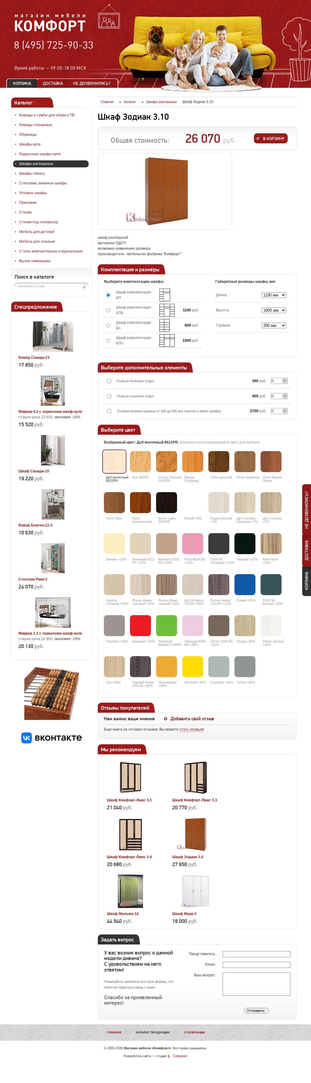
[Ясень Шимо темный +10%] (166, 584)
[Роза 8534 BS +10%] (192, 543)
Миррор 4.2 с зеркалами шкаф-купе (50, 412)
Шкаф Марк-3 (184, 914)
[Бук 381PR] (140, 461)
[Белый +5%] (192, 502)
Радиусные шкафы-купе (40, 154)
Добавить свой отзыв (192, 718)
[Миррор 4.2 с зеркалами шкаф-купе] (53, 405)
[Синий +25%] (244, 584)
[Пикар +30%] (244, 625)
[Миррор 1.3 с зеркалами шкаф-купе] (53, 626)
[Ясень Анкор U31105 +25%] (218, 584)
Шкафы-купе (30, 144)
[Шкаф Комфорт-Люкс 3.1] (130, 793)
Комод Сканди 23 (34, 357)
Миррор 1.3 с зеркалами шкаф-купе (50, 633)
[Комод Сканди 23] (53, 350)
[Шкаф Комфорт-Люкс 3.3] (195, 793)
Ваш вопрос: (205, 975)
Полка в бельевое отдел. (136, 381)
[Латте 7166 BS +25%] (218, 625)
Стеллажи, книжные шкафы (43, 183)
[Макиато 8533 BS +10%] (166, 543)
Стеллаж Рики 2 (33, 579)
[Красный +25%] (140, 625)
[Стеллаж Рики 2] (53, 572)
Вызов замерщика (34, 261)
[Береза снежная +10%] (114, 584)
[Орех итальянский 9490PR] (140, 502)
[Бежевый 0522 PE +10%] (140, 543)
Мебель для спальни (37, 241)
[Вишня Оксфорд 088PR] (192, 461)
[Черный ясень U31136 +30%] (140, 666)
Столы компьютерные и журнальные (51, 251)
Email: (211, 964)
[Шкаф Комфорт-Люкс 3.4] (130, 850)
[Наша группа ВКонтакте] (51, 742)
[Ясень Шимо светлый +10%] (140, 584)
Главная (114, 1032)
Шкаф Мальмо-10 (123, 914)
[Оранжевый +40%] (166, 666)
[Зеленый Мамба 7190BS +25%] (166, 625)
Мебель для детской (36, 232)
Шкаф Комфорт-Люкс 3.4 (129, 857)
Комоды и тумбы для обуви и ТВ (46, 115)
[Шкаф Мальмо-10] (130, 907)
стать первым (191, 729)
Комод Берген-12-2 (36, 525)
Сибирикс (180, 1056)
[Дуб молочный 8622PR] (114, 461)
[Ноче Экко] (114, 502)
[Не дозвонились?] (94, 83)
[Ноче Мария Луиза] (271, 461)
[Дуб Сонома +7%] (271, 502)
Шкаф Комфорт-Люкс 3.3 (194, 800)
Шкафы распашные (36, 164)
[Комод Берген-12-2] (53, 518)
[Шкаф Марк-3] (195, 907)
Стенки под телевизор (38, 222)
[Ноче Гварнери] (244, 461)
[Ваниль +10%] (114, 543)
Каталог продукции (152, 1032)
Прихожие (28, 202)
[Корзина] (22, 83)
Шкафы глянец (32, 173)
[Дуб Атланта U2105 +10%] (192, 584)
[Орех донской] (218, 461)
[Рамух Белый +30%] (271, 625)
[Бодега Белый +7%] (218, 502)
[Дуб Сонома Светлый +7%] (244, 502)
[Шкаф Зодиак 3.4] (195, 850)
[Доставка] (53, 83)
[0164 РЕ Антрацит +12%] (218, 543)
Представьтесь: (203, 954)
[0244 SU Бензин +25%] (271, 584)
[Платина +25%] (114, 625)
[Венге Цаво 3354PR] (166, 502)
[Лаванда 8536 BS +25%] (192, 625)
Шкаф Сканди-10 (34, 471)
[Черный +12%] (244, 543)
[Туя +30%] (114, 666)
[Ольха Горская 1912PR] (166, 461)
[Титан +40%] (244, 666)
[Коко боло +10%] (271, 543)
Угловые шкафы (33, 193)
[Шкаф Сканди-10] (53, 464)
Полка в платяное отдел (135, 396)
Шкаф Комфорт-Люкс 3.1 (129, 800)
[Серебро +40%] (218, 666)
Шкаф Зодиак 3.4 (187, 857)
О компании (194, 1032)
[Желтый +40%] (192, 666)
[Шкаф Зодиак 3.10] (165, 191)
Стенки (25, 212)
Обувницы (28, 134)
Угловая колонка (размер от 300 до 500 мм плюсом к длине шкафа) (169, 411)
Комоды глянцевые (35, 125)
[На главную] (50, 31)
